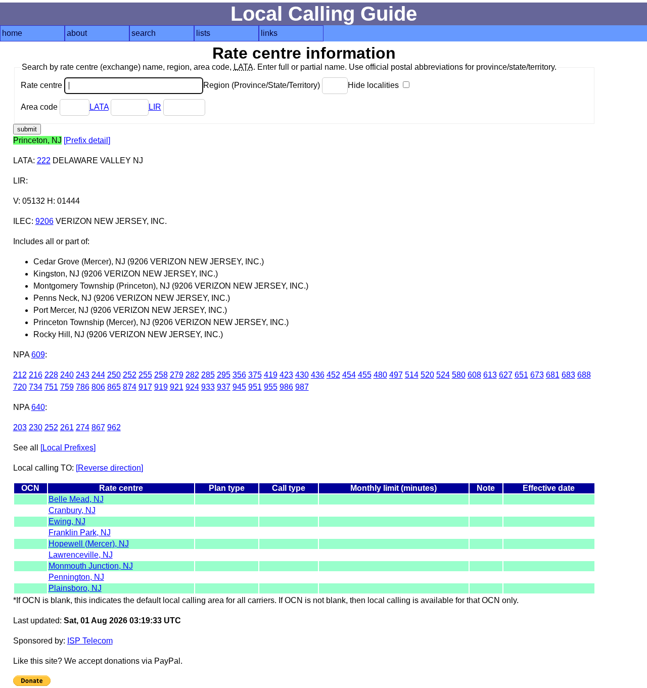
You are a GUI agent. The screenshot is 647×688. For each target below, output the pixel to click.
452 (333, 375)
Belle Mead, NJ (76, 499)
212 (20, 375)
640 (38, 407)
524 (443, 375)
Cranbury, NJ (72, 510)
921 (176, 387)
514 (412, 375)
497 (396, 375)
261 (67, 427)
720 (20, 387)
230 (35, 427)
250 (114, 375)
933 (208, 387)
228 (51, 375)
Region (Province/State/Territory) (262, 85)
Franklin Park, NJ (80, 532)
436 (318, 375)
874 (129, 387)
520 (427, 375)
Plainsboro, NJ (75, 588)
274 (82, 427)
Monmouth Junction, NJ (91, 566)
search (143, 33)
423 (286, 375)
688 (584, 375)
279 (176, 375)
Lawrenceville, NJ (81, 555)
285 (208, 375)
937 (223, 387)
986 (286, 387)
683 (568, 375)
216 (35, 375)
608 (474, 375)
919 (161, 387)
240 (67, 375)
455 (365, 375)
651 (521, 375)
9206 (44, 221)
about (77, 33)
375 (255, 375)
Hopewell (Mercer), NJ (89, 543)
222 (44, 160)
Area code (40, 107)
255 (145, 375)
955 (271, 387)
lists (203, 33)
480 (380, 375)
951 (255, 387)
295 (223, 375)
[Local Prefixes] (68, 447)
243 (82, 375)
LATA (99, 107)
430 (302, 375)
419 (271, 375)
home (12, 33)
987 (302, 387)
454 (349, 375)
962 (114, 427)
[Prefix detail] (87, 140)
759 (67, 387)
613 (490, 375)
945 (239, 387)
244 (98, 375)
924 (192, 387)
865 (114, 387)
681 (553, 375)
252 (129, 375)
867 (98, 427)
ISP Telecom (90, 640)
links (269, 33)
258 (161, 375)
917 (145, 387)
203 (20, 427)
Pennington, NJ (76, 577)
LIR (155, 107)
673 (537, 375)
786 (82, 387)
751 (51, 387)
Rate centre (42, 85)
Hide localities (374, 85)
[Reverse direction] (109, 468)
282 (192, 375)
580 (459, 375)
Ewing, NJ (67, 521)
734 (35, 387)
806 (98, 387)
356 (239, 375)
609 (38, 354)
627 (506, 375)
